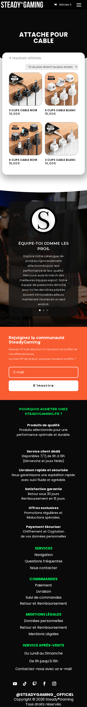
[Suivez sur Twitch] (35, 684)
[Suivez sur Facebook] (44, 684)
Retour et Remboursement (43, 603)
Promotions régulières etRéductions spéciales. (43, 513)
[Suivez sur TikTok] (25, 684)
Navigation (43, 554)
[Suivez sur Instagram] (54, 684)
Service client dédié (43, 451)
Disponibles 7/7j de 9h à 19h (43, 456)
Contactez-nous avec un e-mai (43, 668)
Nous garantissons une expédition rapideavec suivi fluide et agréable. (43, 477)
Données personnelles (43, 620)
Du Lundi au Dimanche (43, 653)
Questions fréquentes (43, 561)
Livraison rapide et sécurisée (43, 470)
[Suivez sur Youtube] (15, 684)
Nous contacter (43, 567)
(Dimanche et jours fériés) (43, 461)
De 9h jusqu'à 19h (43, 661)
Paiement (43, 585)
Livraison (43, 591)
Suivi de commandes (44, 597)
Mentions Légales (44, 633)
